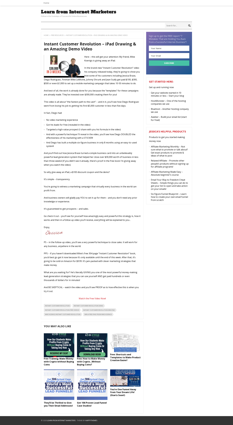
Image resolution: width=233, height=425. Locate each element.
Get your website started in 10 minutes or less (166, 94)
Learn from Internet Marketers (78, 12)
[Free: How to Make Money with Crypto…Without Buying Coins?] (92, 356)
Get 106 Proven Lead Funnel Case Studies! (92, 404)
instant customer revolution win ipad (99, 310)
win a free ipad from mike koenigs (98, 314)
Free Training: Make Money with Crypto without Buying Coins (59, 361)
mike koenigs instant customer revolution (62, 314)
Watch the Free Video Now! (92, 298)
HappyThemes (91, 420)
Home (46, 2)
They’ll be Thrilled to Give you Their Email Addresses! (58, 404)
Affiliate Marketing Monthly (165, 146)
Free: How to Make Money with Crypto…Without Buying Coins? (91, 361)
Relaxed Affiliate (159, 160)
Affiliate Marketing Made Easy (166, 171)
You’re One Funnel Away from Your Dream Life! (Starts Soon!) (123, 392)
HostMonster (158, 100)
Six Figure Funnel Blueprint (164, 193)
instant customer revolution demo (88, 306)
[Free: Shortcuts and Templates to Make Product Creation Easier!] (125, 352)
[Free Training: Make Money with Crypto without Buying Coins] (59, 356)
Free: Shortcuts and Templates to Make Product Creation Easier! (125, 357)
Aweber (155, 116)
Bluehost (155, 108)
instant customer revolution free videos (62, 310)
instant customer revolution (57, 306)
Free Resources (57, 35)
